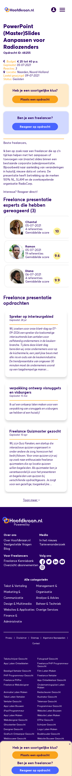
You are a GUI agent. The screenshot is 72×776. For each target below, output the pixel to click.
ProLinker (36, 524)
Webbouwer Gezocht (15, 738)
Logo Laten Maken (47, 729)
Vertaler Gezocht (12, 701)
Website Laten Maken (48, 715)
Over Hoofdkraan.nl (17, 540)
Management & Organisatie (46, 589)
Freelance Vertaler (46, 675)
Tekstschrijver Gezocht (15, 658)
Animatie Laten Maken (15, 692)
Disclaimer (21, 638)
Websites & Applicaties (19, 609)
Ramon (30, 246)
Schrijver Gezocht (46, 724)
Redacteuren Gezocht (49, 692)
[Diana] (16, 276)
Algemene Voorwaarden (54, 638)
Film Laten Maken (46, 670)
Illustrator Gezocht (47, 696)
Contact (36, 643)
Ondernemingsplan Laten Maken (51, 686)
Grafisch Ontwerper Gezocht (19, 733)
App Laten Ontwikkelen (16, 663)
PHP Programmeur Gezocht (18, 675)
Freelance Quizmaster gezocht (35, 431)
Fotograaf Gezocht (47, 658)
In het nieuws (48, 540)
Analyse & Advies (47, 598)
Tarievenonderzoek (52, 544)
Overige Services (47, 609)
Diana (29, 271)
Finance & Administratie (13, 618)
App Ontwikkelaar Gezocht (51, 680)
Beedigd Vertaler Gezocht (17, 670)
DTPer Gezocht (45, 720)
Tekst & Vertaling (15, 586)
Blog (7, 548)
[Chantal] (16, 227)
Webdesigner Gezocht (15, 720)
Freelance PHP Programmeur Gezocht (52, 665)
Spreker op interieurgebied (31, 316)
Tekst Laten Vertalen (14, 696)
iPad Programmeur (14, 710)
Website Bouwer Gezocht (50, 738)
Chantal (31, 222)
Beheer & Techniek (48, 603)
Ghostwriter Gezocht (14, 724)
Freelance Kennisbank (19, 561)
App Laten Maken (13, 715)
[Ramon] (16, 251)
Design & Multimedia (18, 603)
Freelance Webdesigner (16, 684)
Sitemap (35, 638)
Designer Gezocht (13, 729)
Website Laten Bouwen (49, 710)
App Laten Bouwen (14, 706)
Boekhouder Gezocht (48, 733)
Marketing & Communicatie (13, 595)
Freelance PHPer (12, 680)
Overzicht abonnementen (21, 565)
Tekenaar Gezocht (47, 701)
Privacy (9, 638)
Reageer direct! (27, 192)
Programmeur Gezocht (49, 706)
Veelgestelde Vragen (18, 544)
